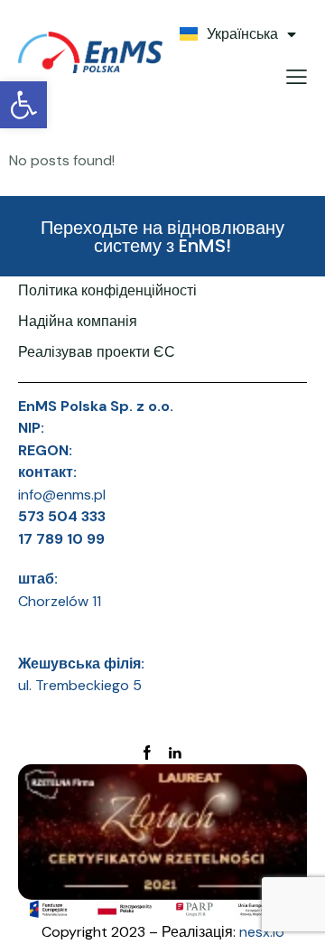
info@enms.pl (62, 494)
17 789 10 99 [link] (61, 538)
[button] (23, 104)
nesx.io (261, 931)
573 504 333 (62, 516)
